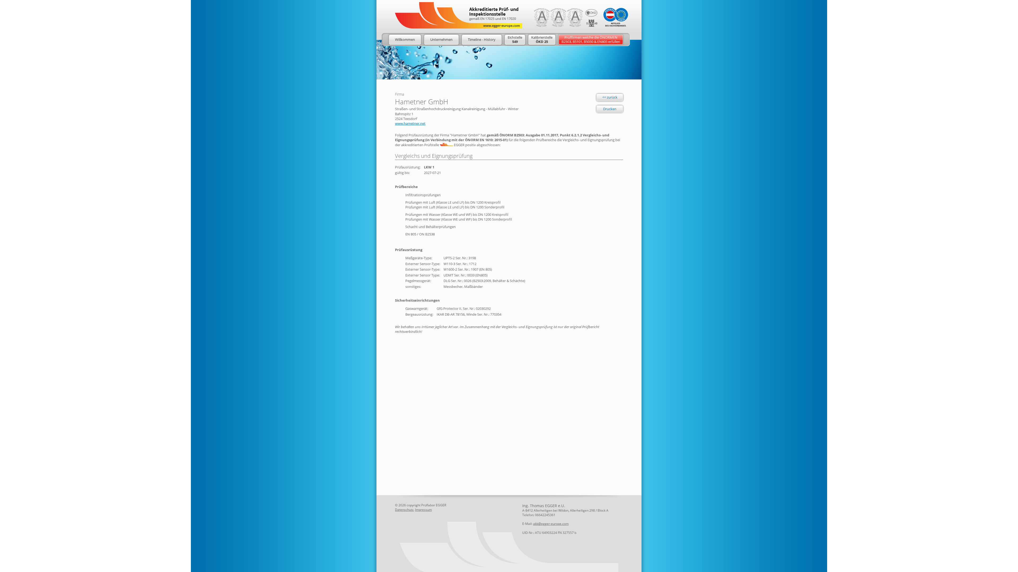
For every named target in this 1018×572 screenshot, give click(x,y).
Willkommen (405, 39)
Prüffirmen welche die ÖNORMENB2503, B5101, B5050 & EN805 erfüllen (590, 39)
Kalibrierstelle (541, 39)
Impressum (423, 509)
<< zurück (609, 97)
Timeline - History (481, 39)
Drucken (609, 108)
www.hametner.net (410, 123)
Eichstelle (515, 39)
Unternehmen (441, 39)
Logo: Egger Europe (458, 15)
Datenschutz (404, 509)
